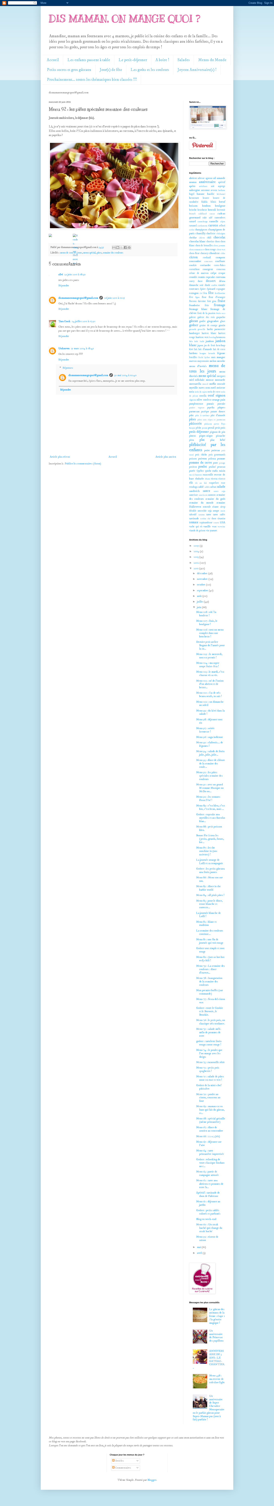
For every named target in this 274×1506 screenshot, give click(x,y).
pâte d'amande (218, 415)
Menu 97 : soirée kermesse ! (205, 729)
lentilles (193, 357)
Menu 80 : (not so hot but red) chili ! (210, 958)
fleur (204, 297)
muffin (212, 384)
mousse (210, 380)
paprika (210, 407)
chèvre (202, 237)
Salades (184, 60)
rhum (207, 478)
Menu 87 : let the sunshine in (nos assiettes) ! (206, 851)
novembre (202, 579)
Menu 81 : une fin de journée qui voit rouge (209, 941)
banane (201, 194)
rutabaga (193, 486)
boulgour (220, 206)
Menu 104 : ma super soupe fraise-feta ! (207, 664)
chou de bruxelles (204, 245)
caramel (193, 225)
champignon (201, 229)
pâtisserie (195, 424)
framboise (194, 305)
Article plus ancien (165, 457)
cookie (193, 265)
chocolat (219, 237)
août (199, 596)
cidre (223, 253)
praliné (212, 466)
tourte (216, 522)
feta (205, 293)
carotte (213, 225)
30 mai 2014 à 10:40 (125, 375)
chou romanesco (196, 249)
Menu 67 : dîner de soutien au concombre (209, 1129)
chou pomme (219, 245)
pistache (220, 436)
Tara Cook (64, 321)
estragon (194, 293)
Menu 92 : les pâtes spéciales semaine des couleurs (209, 776)
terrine (203, 518)
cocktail (207, 257)
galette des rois (206, 317)
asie (212, 186)
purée (192, 471)
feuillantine (220, 293)
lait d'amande (205, 349)
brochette (202, 209)
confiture (220, 261)
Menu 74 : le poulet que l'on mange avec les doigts (209, 1053)
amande (221, 178)
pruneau (221, 466)
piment (192, 435)
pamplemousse (196, 403)
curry (192, 281)
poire (207, 450)
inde (196, 341)
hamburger (194, 333)
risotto (221, 478)
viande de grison (197, 530)
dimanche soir (196, 285)
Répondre (63, 285)
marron (193, 361)
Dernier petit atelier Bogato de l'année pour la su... (210, 645)
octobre (201, 584)
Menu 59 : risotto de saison (207, 1238)
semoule (207, 506)
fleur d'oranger (217, 297)
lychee (207, 357)
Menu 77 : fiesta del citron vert (210, 1000)
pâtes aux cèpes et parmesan (211, 419)
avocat (214, 190)
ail (214, 178)
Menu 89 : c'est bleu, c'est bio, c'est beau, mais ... (210, 807)
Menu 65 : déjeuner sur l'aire (208, 1143)
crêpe (214, 273)
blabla (204, 201)
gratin (222, 325)
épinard (211, 289)
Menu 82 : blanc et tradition (206, 923)
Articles (119, 1461)
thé (208, 518)
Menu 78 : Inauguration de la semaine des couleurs (209, 981)
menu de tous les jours (71, 252)
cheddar (193, 237)
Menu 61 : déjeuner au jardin (208, 1203)
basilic (210, 194)
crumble (193, 277)
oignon (220, 395)
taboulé (193, 514)
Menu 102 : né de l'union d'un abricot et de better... (210, 684)
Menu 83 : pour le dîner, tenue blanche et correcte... (209, 904)
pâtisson (208, 424)
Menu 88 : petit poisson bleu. (209, 828)
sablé (201, 487)
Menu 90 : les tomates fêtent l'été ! (208, 798)
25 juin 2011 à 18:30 (75, 274)
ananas (193, 182)
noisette (221, 387)
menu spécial (89, 252)
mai (199, 1247)
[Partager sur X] (122, 247)
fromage (219, 305)
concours (208, 261)
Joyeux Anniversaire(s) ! (197, 69)
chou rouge (210, 249)
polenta (212, 458)
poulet (202, 467)
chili (209, 237)
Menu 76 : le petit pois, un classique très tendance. (210, 1021)
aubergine (194, 190)
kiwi (191, 349)
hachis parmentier (216, 329)
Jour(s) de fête (111, 69)
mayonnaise (203, 361)
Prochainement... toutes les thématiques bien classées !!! (92, 79)
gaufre (202, 321)
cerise (191, 229)
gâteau (193, 321)
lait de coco (219, 349)
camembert (220, 217)
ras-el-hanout (195, 474)
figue (197, 297)
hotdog (212, 337)
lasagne (203, 353)
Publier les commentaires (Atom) (83, 463)
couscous (220, 269)
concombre (195, 261)
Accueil (53, 60)
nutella (202, 395)
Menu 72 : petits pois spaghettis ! (207, 1069)
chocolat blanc (197, 241)
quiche (208, 470)
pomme (221, 458)
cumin (201, 277)
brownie (221, 209)
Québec (200, 470)
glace (222, 321)
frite (207, 305)
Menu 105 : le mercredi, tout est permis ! (209, 655)
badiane (221, 190)
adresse (201, 178)
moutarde (220, 380)
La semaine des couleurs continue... (209, 932)
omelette (207, 399)
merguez (221, 376)
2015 (197, 546)
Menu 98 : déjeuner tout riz (209, 721)
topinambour (205, 522)
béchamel (221, 194)
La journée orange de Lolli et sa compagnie (209, 861)
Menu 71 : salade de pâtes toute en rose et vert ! (210, 1078)
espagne (220, 289)
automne (205, 190)
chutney (204, 253)
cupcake (210, 277)
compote (220, 257)
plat (202, 440)
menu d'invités (198, 366)
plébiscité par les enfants (207, 447)
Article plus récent (60, 457)
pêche (198, 427)
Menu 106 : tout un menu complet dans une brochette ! (210, 633)
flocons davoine (197, 301)
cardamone (203, 225)
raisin (222, 471)
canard (192, 221)
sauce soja (219, 491)
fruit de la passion (206, 313)
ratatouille (208, 474)
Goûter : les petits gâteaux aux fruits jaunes (210, 870)
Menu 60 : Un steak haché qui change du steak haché (209, 1228)
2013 (196, 557)
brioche (193, 209)
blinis (213, 201)
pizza (191, 440)
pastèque (205, 411)
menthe (221, 361)
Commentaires (123, 1468)
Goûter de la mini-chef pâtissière (208, 1086)
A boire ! (162, 60)
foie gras (211, 301)
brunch (192, 213)
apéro (192, 186)
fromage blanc (198, 309)
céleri (222, 225)
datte (200, 281)
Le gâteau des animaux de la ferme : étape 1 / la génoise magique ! (217, 1315)
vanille (207, 526)
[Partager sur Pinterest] (129, 247)
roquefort (214, 482)
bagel (191, 194)
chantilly (201, 233)
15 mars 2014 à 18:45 (82, 348)
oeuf (211, 395)
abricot (193, 178)
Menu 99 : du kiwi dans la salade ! (210, 712)
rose (223, 482)
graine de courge (208, 325)
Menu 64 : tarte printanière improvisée (210, 1152)
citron (193, 257)
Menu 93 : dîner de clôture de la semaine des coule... (210, 763)
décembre (202, 573)
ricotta (214, 478)
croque (221, 273)
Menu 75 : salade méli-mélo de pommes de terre (208, 1032)
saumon (212, 494)
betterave (194, 198)
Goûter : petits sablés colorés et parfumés (208, 1211)
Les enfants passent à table (88, 60)
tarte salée (219, 514)
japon (200, 345)
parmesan (194, 411)
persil (211, 428)
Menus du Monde (212, 60)
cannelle (213, 221)
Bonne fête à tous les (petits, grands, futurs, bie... (210, 839)
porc (215, 463)
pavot (216, 424)
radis (215, 471)
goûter (193, 325)
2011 (196, 568)
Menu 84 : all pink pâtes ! (210, 895)
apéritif (221, 182)
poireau (215, 450)
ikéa (191, 341)
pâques (221, 407)
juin (199, 607)
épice (203, 289)
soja (210, 510)
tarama (201, 514)
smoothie (202, 510)
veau (214, 526)
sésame (215, 506)
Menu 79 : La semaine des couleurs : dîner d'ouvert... (210, 969)
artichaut (203, 186)
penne (205, 428)
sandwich (194, 491)
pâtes (99, 252)
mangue (221, 357)
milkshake (200, 379)
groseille (201, 329)
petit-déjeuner (199, 432)
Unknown (64, 348)
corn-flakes (219, 265)
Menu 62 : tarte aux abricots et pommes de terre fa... (209, 1184)
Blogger (151, 1480)
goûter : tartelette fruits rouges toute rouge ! (209, 1042)
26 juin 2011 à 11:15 (114, 298)
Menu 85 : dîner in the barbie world (208, 888)
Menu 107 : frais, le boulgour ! (206, 622)
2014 (197, 551)
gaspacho (220, 317)
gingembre (213, 321)
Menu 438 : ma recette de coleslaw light (217, 1379)
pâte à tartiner (202, 415)
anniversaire (207, 182)
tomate (193, 522)
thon (213, 518)
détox (222, 281)
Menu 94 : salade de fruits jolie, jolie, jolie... (210, 753)
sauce (206, 491)
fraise (221, 301)
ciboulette (214, 253)
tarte (208, 514)
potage (222, 463)
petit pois (220, 428)
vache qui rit (195, 526)
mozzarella (195, 384)
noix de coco (214, 391)
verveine (221, 526)
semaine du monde (201, 502)
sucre (222, 510)
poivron (202, 458)
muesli (205, 384)
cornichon (194, 269)
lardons (193, 353)
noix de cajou (201, 391)
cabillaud (202, 213)
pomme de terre (200, 463)
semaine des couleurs (113, 252)
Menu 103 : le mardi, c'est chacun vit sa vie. (210, 673)
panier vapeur (196, 407)
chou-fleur (194, 253)
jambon (210, 341)
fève (191, 297)
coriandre (205, 265)
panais (210, 404)
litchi (200, 357)
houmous (220, 337)
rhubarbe (199, 478)
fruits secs (220, 313)
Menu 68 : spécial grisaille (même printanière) (210, 1120)
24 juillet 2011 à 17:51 (83, 321)
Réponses (68, 368)
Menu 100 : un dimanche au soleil (210, 703)
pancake (221, 403)
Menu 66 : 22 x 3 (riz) (208, 1136)
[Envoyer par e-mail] (114, 247)
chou (217, 241)
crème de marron (199, 273)
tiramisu (221, 518)
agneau (209, 178)
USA (222, 522)
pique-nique (206, 436)
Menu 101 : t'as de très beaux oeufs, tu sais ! (209, 694)
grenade (192, 329)
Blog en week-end (206, 1219)
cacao (212, 213)
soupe (216, 510)
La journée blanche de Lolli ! (208, 914)
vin (207, 530)
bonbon (206, 206)
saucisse (193, 495)
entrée (221, 285)
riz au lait (201, 483)
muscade (221, 383)
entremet (194, 289)
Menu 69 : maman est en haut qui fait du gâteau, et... (210, 1110)
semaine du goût (215, 499)
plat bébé (217, 440)
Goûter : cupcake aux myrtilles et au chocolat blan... (210, 818)
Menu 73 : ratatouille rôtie (210, 1062)
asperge (221, 186)
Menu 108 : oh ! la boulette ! (206, 613)
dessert (211, 281)
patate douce (218, 411)
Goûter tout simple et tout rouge (210, 949)
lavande (211, 353)
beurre (206, 198)
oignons (192, 399)
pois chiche (201, 454)
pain (222, 399)
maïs (213, 357)
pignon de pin (217, 432)
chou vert (221, 249)
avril (200, 1253)
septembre (203, 590)
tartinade (194, 518)
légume (221, 353)
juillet (200, 601)
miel (191, 380)
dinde (207, 285)
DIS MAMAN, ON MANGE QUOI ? (124, 18)
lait (195, 349)
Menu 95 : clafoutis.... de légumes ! (209, 744)
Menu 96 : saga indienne (209, 737)
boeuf (222, 202)
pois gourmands (217, 454)
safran (213, 486)
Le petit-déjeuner (133, 60)
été (201, 293)
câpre (222, 221)
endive (214, 285)
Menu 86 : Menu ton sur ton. (209, 879)
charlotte (210, 233)
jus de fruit (209, 345)
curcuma (220, 277)
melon (213, 361)
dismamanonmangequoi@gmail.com (78, 298)
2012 (197, 563)
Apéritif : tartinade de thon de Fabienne (208, 1194)
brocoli (212, 210)
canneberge (203, 221)
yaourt (213, 530)
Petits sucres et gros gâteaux (69, 69)
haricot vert (202, 337)
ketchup (220, 345)
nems (207, 387)
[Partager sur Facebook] (125, 247)
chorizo (210, 241)
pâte (191, 415)
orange (216, 399)
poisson (193, 458)
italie (202, 341)
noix (191, 391)
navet (202, 387)
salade (221, 487)
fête (211, 293)
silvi (60, 274)
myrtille (193, 387)
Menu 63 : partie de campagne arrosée (207, 1173)
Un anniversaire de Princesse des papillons (216, 1336)
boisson (193, 206)
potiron (193, 466)
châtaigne (220, 233)
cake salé (208, 217)
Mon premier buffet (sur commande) (209, 992)
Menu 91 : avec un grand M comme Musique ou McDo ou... (210, 788)
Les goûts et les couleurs (150, 69)
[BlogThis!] (118, 247)
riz (191, 483)
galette (192, 317)
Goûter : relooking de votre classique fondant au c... (210, 1163)
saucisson (203, 495)
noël (213, 387)
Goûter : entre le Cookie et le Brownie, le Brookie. (209, 1011)
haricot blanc (209, 333)
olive (199, 399)
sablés (207, 487)
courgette (208, 269)
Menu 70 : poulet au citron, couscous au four (208, 1097)
